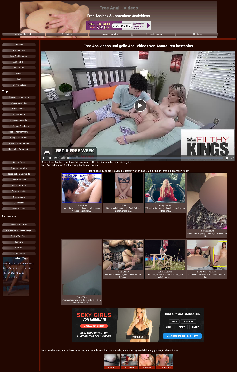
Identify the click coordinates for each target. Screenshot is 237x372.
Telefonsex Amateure (19, 126)
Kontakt (18, 248)
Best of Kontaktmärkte (19, 132)
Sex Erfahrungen (19, 180)
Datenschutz (19, 253)
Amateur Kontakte (19, 168)
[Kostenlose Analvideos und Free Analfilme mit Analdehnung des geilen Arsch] (138, 325)
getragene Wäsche (18, 120)
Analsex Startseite (23, 34)
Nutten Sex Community (19, 149)
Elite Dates (197, 34)
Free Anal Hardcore (18, 56)
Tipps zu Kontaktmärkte (19, 174)
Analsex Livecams (154, 34)
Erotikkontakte (19, 185)
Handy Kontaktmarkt (19, 138)
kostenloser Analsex (13, 273)
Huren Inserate (19, 109)
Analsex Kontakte (110, 34)
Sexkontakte (19, 197)
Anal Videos (67, 34)
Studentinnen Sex (19, 103)
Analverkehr (9, 263)
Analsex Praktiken (19, 225)
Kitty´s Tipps (19, 162)
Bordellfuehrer (19, 114)
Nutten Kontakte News (19, 143)
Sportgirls (19, 242)
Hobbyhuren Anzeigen (19, 97)
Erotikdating (19, 203)
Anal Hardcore (19, 50)
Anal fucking (28, 268)
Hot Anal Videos (19, 85)
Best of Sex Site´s (19, 236)
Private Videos (19, 208)
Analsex (18, 73)
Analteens (18, 44)
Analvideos (19, 68)
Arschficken (9, 268)
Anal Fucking (19, 62)
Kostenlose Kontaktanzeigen (19, 230)
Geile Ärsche (10, 277)
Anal (19, 79)
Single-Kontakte (19, 191)
